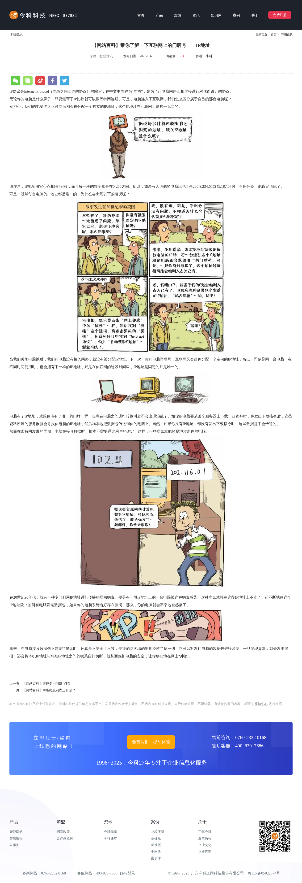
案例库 (156, 858)
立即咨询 (204, 851)
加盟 (61, 821)
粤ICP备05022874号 (264, 873)
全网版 (156, 851)
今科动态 (110, 832)
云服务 (14, 845)
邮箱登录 (127, 873)
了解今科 (204, 832)
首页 (274, 34)
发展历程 (204, 838)
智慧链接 (16, 838)
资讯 (108, 821)
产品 (13, 821)
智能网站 (16, 832)
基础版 (156, 838)
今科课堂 (110, 838)
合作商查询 (65, 838)
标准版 (156, 845)
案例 (155, 821)
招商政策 (63, 832)
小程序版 (157, 832)
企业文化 (204, 845)
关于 (202, 821)
